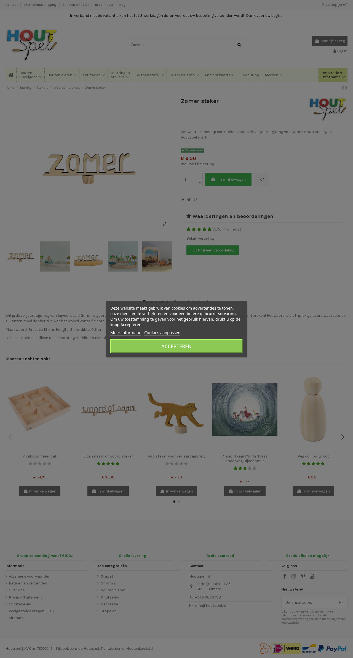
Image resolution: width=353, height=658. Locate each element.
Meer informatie (125, 332)
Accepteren (176, 346)
